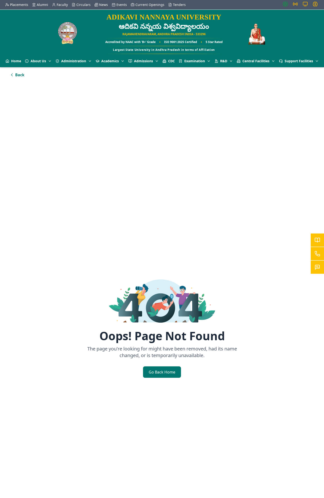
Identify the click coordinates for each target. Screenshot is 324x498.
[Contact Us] (317, 253)
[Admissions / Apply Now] (317, 240)
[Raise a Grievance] (317, 267)
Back (19, 74)
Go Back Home (162, 372)
